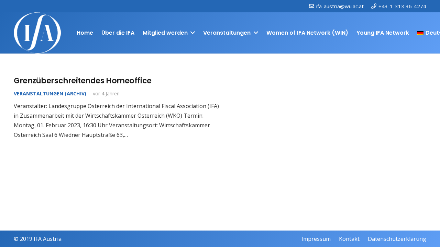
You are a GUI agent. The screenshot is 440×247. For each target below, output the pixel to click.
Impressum (316, 239)
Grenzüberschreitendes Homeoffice (83, 80)
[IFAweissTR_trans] (37, 33)
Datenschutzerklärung (397, 239)
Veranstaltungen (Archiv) (50, 93)
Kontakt (349, 239)
